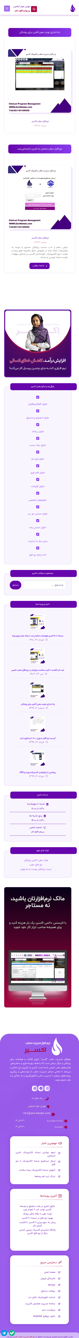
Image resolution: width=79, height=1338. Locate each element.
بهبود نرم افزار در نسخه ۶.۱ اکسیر (37, 1218)
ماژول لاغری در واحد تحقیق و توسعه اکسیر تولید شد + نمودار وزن (37, 1208)
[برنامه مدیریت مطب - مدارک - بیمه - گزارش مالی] (73, 8)
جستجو (15, 585)
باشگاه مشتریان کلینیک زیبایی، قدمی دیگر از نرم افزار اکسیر (37, 1231)
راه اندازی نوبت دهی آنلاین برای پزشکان (38, 704)
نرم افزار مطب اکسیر (40, 121)
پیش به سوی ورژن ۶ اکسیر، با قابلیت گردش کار (37, 1224)
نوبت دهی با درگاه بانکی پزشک (37, 1213)
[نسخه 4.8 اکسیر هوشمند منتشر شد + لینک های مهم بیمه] (37, 621)
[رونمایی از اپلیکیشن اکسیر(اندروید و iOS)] (37, 758)
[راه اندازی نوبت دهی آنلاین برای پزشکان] (37, 690)
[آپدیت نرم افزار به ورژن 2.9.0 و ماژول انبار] (37, 724)
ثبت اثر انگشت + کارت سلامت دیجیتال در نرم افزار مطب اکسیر (37, 670)
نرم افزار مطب (35, 864)
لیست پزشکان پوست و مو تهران (35, 869)
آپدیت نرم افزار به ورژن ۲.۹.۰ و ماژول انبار (37, 738)
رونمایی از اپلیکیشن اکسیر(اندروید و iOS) (38, 772)
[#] (47, 1088)
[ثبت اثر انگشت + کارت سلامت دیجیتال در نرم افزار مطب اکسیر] (37, 656)
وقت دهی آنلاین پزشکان (36, 860)
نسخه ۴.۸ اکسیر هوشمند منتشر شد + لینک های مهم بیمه (37, 635)
